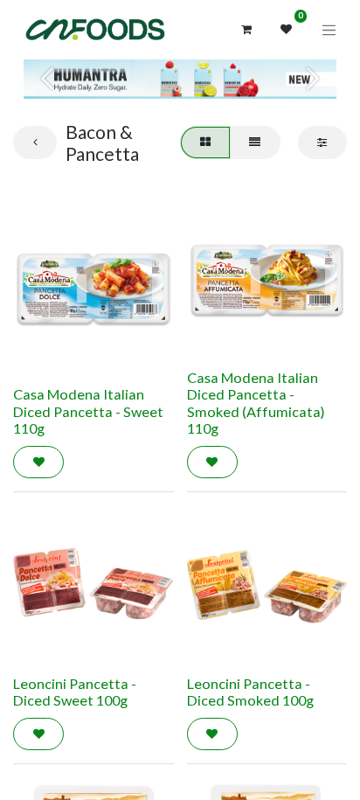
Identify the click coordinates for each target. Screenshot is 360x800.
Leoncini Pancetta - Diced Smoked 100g (250, 692)
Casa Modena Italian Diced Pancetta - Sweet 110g (88, 411)
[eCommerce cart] (246, 29)
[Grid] (205, 142)
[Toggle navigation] (329, 29)
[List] (255, 142)
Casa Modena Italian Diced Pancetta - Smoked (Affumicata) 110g (256, 403)
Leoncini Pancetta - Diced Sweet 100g (74, 692)
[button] (38, 462)
